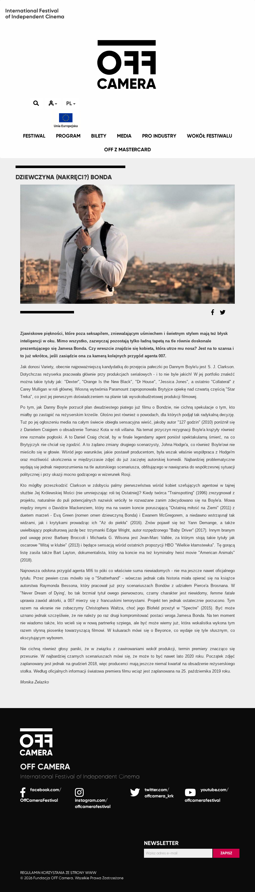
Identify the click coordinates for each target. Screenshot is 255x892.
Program (68, 136)
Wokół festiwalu (209, 136)
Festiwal (34, 136)
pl (69, 103)
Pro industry (159, 136)
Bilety (98, 136)
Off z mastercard (127, 150)
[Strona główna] (127, 56)
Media (124, 136)
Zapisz (226, 853)
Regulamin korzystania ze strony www (58, 873)
